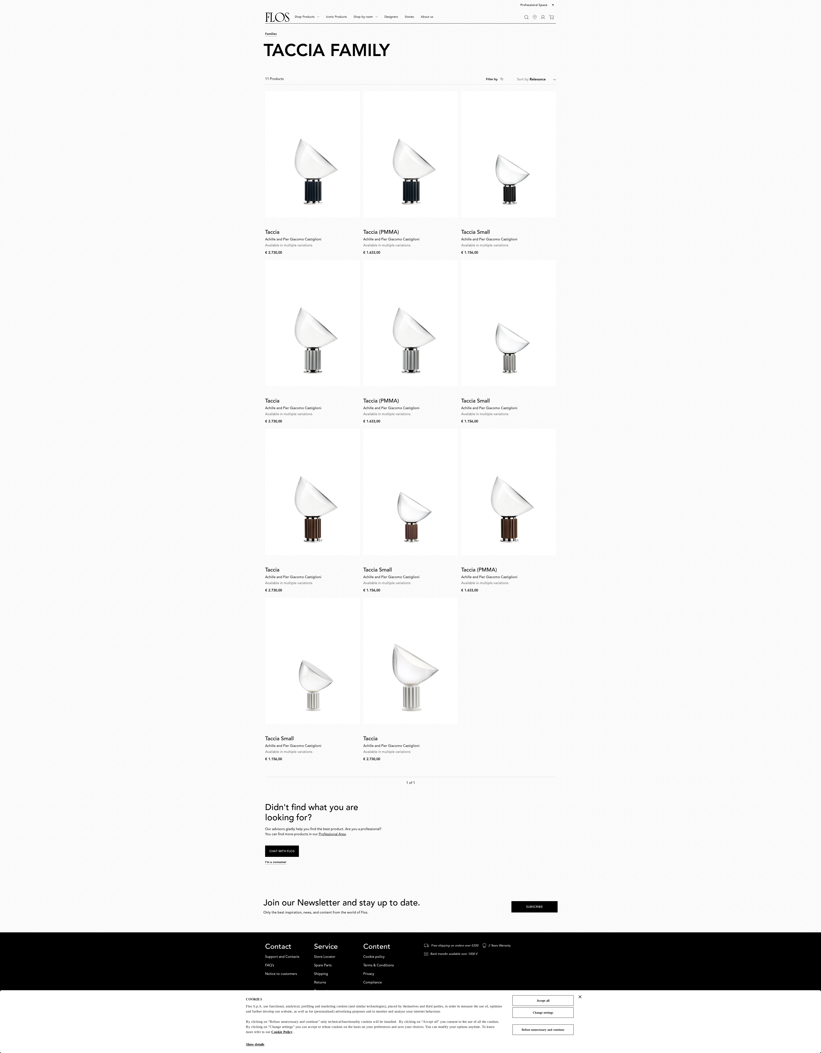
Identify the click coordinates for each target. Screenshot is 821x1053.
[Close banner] (580, 996)
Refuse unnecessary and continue (543, 1029)
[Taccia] (312, 154)
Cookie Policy (282, 1032)
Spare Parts (323, 965)
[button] (537, 5)
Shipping (321, 974)
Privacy (368, 974)
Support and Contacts (282, 957)
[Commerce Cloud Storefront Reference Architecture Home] (277, 17)
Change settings (543, 1012)
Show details (255, 1044)
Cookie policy (374, 957)
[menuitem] (307, 17)
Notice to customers (281, 974)
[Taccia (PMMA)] (410, 154)
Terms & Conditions (378, 965)
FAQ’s (269, 965)
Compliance (372, 982)
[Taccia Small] (508, 154)
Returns (320, 982)
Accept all (543, 1000)
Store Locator (324, 957)
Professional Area (332, 834)
